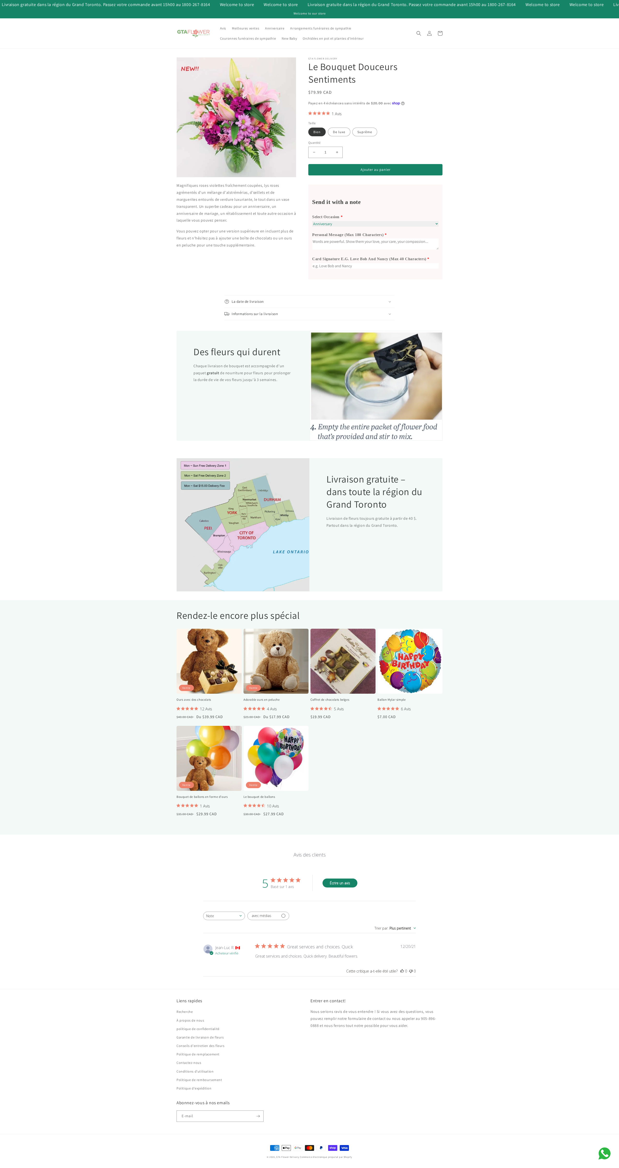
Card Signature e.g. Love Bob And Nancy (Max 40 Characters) (369, 259)
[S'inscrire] (258, 1116)
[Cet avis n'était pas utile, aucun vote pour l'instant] (411, 971)
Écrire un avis (340, 883)
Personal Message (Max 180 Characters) (347, 235)
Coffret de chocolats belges (329, 700)
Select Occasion (325, 217)
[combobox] (224, 916)
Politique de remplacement (198, 1054)
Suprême (364, 132)
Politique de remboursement (199, 1080)
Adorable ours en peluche (261, 700)
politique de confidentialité (198, 1029)
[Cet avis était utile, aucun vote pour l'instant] (402, 971)
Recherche (185, 1011)
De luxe (339, 132)
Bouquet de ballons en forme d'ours (202, 797)
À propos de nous (190, 1020)
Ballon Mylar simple (391, 700)
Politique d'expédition (194, 1088)
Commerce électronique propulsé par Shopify (326, 1157)
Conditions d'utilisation (195, 1071)
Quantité (314, 143)
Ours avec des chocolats (194, 700)
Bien (317, 132)
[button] (418, 33)
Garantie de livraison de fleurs (200, 1037)
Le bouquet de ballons (259, 797)
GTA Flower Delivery (287, 1157)
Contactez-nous (189, 1062)
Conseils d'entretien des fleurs (201, 1046)
